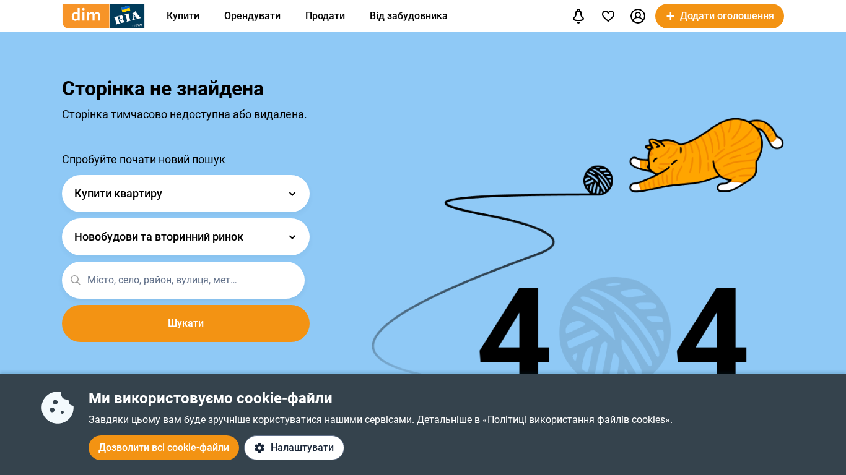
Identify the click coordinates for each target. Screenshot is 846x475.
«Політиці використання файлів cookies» (576, 420)
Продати (325, 16)
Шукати (186, 323)
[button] (638, 16)
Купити (183, 16)
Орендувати (252, 16)
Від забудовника (409, 16)
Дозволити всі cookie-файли (163, 447)
